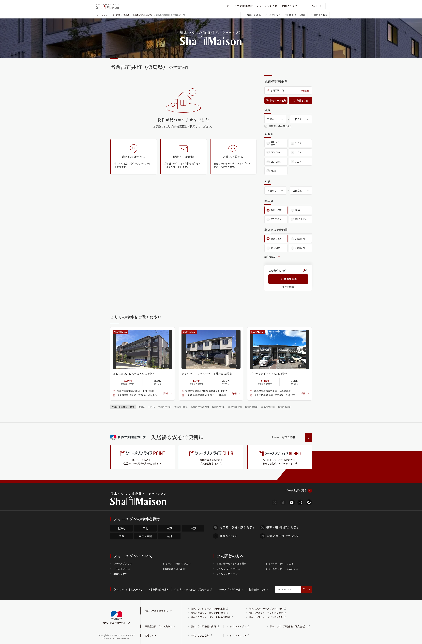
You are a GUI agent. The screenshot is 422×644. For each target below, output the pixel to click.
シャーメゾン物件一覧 (228, 589)
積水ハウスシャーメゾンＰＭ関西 (266, 612)
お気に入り (275, 15)
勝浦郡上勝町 (181, 406)
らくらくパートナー (226, 568)
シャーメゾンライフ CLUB (279, 563)
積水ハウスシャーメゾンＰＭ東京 (266, 608)
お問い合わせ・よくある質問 (231, 563)
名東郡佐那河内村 (200, 406)
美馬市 (141, 406)
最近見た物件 (321, 15)
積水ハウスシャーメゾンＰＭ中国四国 (210, 617)
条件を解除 (288, 286)
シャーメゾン (101, 15)
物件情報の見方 (257, 589)
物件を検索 (290, 279)
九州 (169, 536)
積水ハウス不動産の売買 (203, 626)
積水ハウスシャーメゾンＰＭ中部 (208, 612)
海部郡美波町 (268, 406)
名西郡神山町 (219, 406)
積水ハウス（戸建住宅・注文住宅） (288, 626)
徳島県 (126, 15)
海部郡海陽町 (284, 406)
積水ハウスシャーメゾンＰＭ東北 (208, 608)
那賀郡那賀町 (235, 406)
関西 (121, 536)
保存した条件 (254, 15)
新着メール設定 (297, 15)
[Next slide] (168, 349)
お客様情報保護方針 (158, 589)
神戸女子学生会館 (200, 635)
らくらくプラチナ (225, 573)
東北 (145, 528)
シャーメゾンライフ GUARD (280, 568)
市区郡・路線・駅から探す (237, 527)
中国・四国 (115, 15)
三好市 (151, 406)
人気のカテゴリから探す (282, 536)
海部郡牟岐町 (251, 406)
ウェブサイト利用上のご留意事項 (191, 589)
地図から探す (228, 536)
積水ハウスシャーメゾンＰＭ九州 (266, 617)
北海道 (121, 528)
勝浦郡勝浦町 (164, 406)
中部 (193, 528)
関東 (169, 528)
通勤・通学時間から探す (282, 527)
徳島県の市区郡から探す (142, 15)
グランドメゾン (238, 626)
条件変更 (305, 90)
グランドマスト (238, 635)
